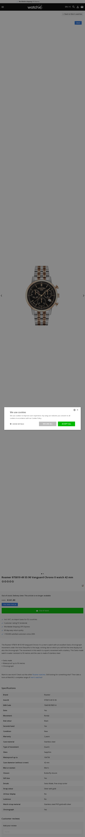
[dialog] (42, 418)
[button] (17, 424)
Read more (46, 418)
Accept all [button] (66, 424)
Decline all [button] (47, 424)
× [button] (77, 410)
